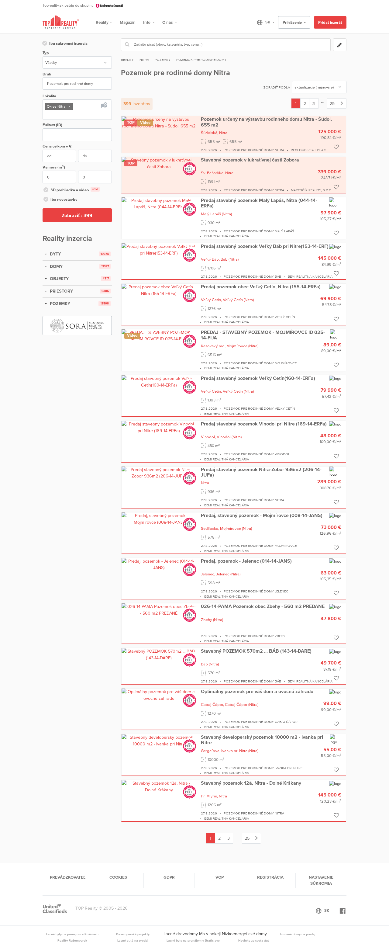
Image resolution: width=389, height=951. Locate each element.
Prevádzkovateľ (67, 877)
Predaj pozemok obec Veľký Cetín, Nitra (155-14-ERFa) (261, 286)
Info (147, 22)
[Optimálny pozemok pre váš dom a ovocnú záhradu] (159, 694)
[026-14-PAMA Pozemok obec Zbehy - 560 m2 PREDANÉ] (159, 609)
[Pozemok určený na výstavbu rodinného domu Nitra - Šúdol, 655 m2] (159, 122)
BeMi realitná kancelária (226, 236)
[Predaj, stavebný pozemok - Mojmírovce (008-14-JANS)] (159, 518)
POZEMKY (59, 303)
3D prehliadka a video (74, 190)
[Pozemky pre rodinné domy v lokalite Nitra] (341, 103)
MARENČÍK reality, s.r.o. (311, 190)
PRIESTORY (61, 291)
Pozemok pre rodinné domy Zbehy (254, 636)
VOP (219, 877)
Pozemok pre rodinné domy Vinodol (257, 454)
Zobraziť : (77, 215)
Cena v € (57, 146)
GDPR (169, 877)
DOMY (56, 266)
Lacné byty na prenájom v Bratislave (193, 940)
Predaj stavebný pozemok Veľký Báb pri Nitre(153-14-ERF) (265, 246)
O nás (168, 22)
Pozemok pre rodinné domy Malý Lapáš (259, 231)
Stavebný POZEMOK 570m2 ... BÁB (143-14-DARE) (256, 651)
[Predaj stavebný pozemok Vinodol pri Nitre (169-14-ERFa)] (159, 427)
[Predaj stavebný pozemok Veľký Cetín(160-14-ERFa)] (159, 381)
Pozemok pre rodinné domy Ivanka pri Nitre (263, 768)
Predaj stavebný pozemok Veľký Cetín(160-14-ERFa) (258, 378)
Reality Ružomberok (72, 940)
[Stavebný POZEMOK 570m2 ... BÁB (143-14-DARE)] (159, 654)
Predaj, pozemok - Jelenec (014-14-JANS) (246, 561)
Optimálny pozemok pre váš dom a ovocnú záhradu (257, 691)
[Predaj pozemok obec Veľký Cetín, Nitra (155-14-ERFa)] (159, 289)
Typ (46, 52)
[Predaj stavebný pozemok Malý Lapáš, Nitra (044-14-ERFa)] (159, 203)
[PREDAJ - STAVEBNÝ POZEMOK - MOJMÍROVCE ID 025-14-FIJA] (159, 335)
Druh (47, 74)
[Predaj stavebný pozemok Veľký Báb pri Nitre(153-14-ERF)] (159, 249)
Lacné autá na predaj (132, 940)
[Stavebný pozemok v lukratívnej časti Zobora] (159, 163)
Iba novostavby (63, 199)
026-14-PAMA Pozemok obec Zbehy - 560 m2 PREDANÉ (263, 606)
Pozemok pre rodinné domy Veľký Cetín (259, 317)
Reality (102, 22)
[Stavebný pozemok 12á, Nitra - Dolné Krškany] (159, 786)
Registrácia (270, 877)
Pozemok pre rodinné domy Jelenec (256, 591)
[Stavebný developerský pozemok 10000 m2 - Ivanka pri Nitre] (159, 740)
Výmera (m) (54, 167)
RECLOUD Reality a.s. (309, 150)
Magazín (128, 22)
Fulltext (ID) (52, 125)
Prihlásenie (293, 22)
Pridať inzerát (330, 22)
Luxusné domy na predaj (297, 934)
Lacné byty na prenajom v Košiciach (72, 934)
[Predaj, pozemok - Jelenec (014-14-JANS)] (159, 564)
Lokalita (49, 96)
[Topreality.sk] (61, 22)
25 (332, 103)
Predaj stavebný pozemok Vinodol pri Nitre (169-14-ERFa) (264, 423)
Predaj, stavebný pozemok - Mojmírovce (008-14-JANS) (261, 515)
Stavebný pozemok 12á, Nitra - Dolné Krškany (251, 783)
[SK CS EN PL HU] (263, 22)
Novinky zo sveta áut (253, 940)
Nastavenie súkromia (321, 880)
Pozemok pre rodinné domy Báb (252, 276)
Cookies (118, 877)
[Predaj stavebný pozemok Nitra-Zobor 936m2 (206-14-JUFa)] (159, 472)
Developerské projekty (133, 934)
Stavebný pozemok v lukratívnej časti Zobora (250, 159)
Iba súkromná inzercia (68, 43)
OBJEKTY (59, 278)
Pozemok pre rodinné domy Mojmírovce (260, 363)
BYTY (55, 254)
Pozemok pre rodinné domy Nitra (254, 150)
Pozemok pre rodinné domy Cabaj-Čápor (261, 722)
